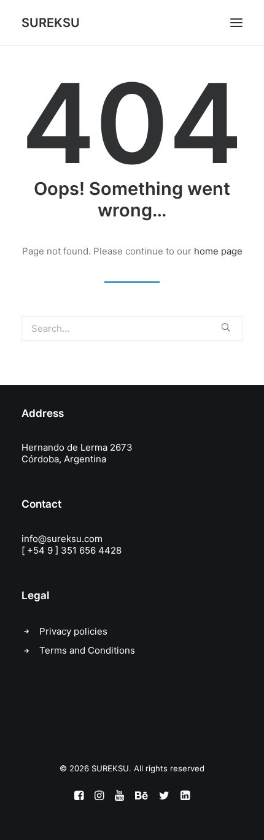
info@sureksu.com (62, 538)
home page (218, 251)
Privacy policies (73, 631)
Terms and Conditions (87, 650)
